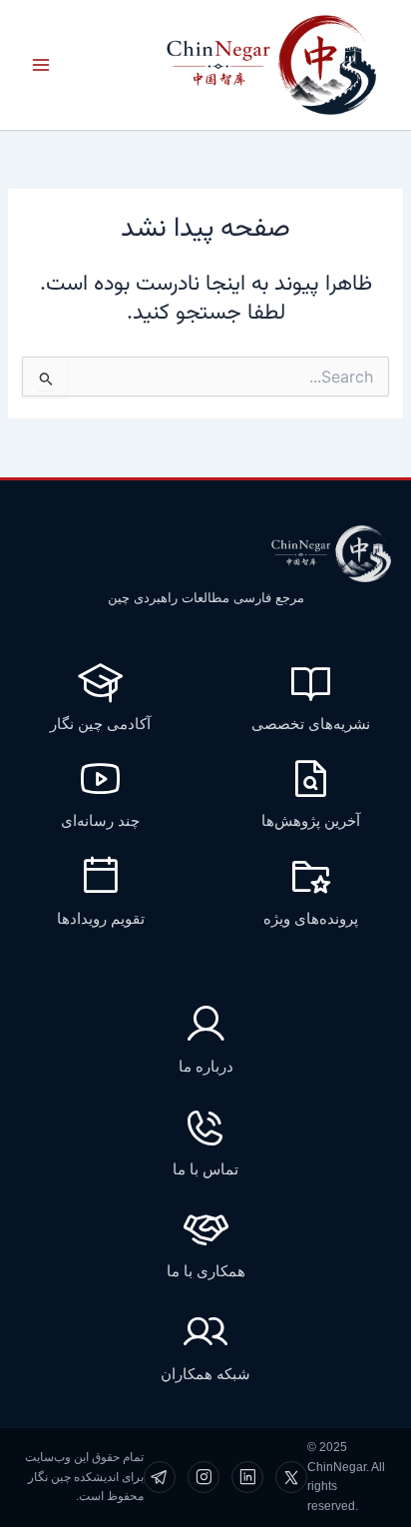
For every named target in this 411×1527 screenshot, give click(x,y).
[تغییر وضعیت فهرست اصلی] (41, 65)
